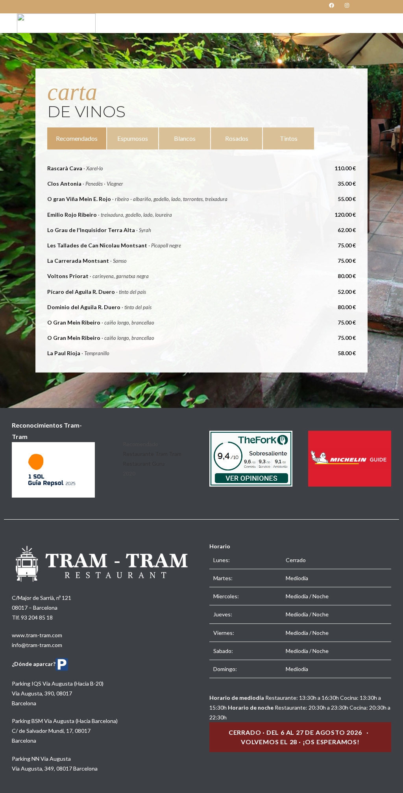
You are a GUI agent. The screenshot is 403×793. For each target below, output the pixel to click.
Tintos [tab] (289, 138)
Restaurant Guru (144, 463)
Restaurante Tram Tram (152, 453)
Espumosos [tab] (132, 138)
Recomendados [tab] (77, 138)
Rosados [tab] (236, 138)
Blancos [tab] (185, 138)
